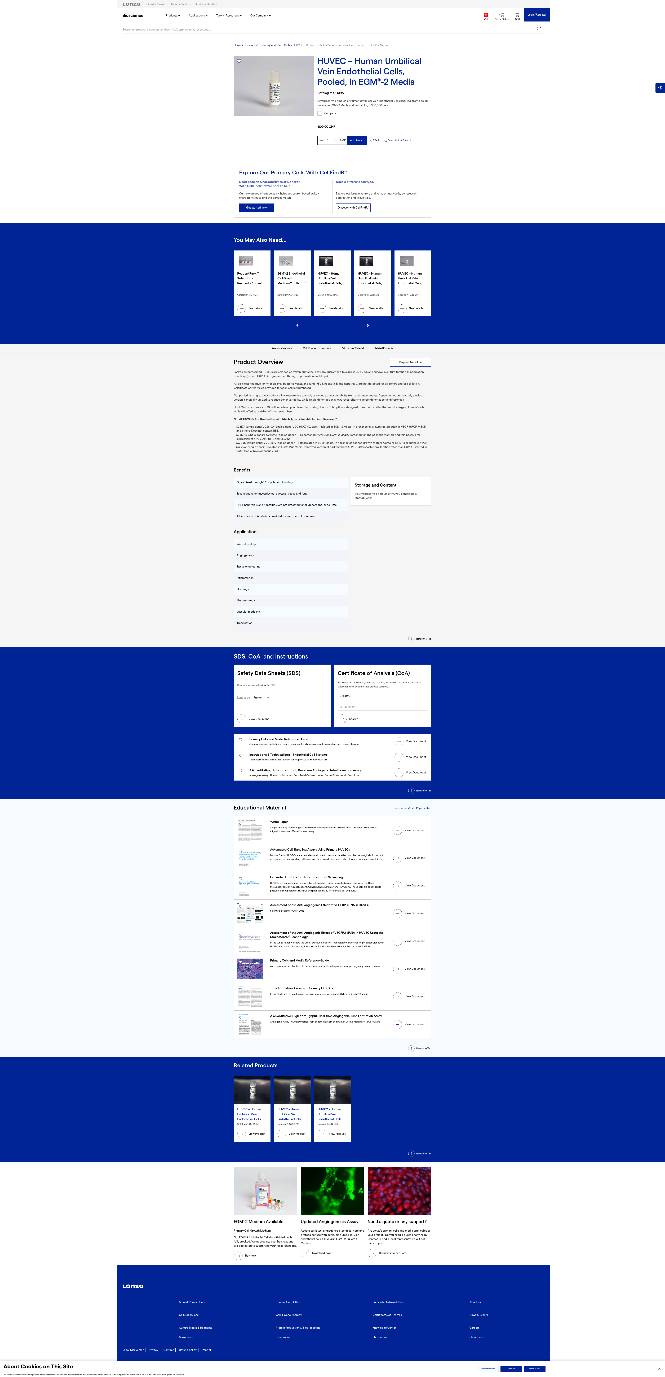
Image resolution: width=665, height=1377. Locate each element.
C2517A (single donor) (249, 426)
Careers (474, 1328)
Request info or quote (392, 1253)
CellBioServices (188, 1315)
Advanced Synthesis (180, 4)
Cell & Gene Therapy (289, 1315)
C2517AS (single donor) (250, 435)
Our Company (259, 15)
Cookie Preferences (488, 1369)
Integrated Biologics (156, 4)
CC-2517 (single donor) (250, 443)
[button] (660, 87)
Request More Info (410, 362)
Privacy (153, 1350)
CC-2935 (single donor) (250, 447)
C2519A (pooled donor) (279, 426)
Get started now (256, 207)
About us (475, 1302)
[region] (332, 1369)
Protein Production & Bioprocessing (298, 1328)
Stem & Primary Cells (192, 1302)
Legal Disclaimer (133, 1350)
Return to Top (423, 638)
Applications (197, 15)
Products (171, 15)
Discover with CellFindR (353, 207)
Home (237, 45)
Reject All (511, 1369)
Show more (186, 1337)
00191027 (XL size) (306, 426)
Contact (168, 1350)
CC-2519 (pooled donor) (280, 443)
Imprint (206, 1350)
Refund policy (188, 1350)
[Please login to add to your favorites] (239, 61)
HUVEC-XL (240, 407)
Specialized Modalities (206, 4)
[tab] (282, 348)
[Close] (659, 1368)
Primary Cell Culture (288, 1302)
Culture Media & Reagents (195, 1328)
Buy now (250, 1255)
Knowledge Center (384, 1328)
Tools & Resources (227, 15)
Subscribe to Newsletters (388, 1302)
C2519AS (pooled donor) (281, 435)
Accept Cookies (534, 1369)
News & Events (478, 1315)
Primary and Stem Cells (275, 45)
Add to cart (357, 140)
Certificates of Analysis (387, 1315)
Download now (321, 1253)
